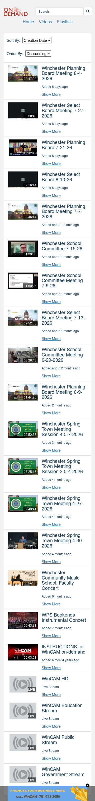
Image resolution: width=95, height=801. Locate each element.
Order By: (15, 54)
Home (28, 22)
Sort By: (13, 40)
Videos (45, 22)
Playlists (65, 22)
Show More (51, 94)
